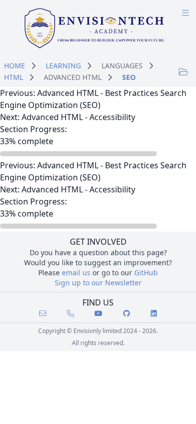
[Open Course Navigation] (183, 71)
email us (76, 272)
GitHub (146, 272)
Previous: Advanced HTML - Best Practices (79, 92)
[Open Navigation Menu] (185, 13)
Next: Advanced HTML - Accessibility (67, 117)
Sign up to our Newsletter (98, 282)
